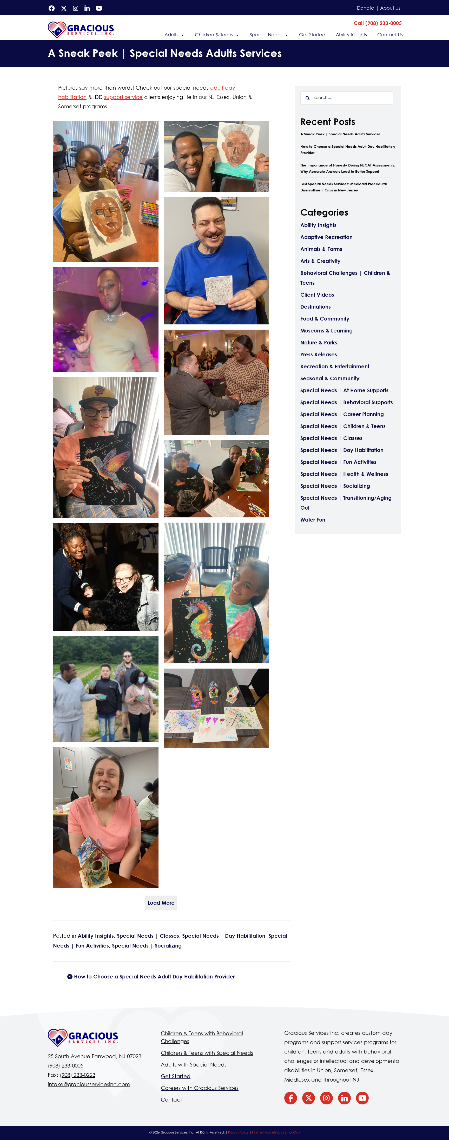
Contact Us (390, 35)
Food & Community (324, 319)
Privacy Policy (238, 1132)
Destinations (315, 307)
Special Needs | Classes (148, 936)
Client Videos (317, 295)
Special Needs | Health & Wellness (344, 474)
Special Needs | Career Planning (342, 414)
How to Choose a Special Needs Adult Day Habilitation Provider (153, 976)
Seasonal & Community (330, 378)
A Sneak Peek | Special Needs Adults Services (340, 134)
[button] (377, 23)
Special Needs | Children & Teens (343, 426)
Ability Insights (351, 35)
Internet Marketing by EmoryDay (276, 1132)
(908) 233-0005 (65, 1066)
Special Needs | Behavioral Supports (346, 402)
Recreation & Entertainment (334, 366)
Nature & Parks (318, 342)
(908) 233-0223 (77, 1075)
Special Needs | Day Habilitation (223, 936)
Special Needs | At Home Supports (344, 390)
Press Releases (318, 354)
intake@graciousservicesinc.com (89, 1085)
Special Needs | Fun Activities (338, 462)
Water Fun (312, 520)
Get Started (312, 35)
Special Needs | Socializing (147, 946)
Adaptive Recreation (326, 237)
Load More (161, 903)
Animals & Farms (321, 249)
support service (123, 97)
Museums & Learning (326, 331)
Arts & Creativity (320, 261)
